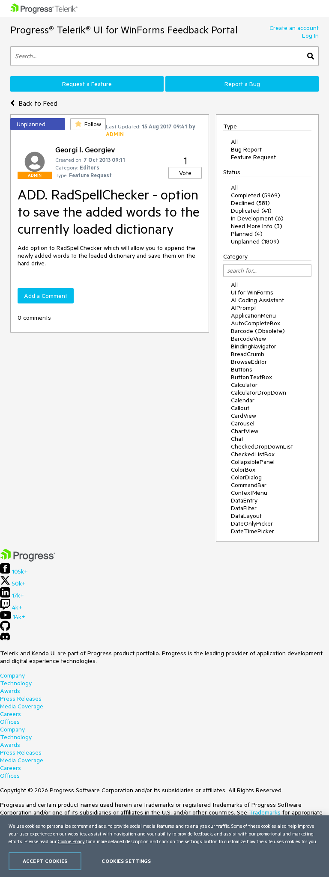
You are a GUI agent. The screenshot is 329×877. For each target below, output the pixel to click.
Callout (240, 408)
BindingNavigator (253, 346)
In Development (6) (257, 218)
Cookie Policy (71, 841)
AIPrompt (243, 308)
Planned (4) (247, 234)
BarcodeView (248, 338)
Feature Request (253, 157)
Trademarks (265, 812)
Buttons (241, 369)
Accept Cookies (45, 861)
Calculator (244, 385)
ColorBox (243, 469)
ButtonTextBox (251, 377)
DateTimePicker (252, 531)
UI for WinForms (252, 292)
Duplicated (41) (251, 210)
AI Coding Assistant (257, 300)
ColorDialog (246, 477)
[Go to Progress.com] (28, 559)
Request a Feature (87, 84)
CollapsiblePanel (253, 462)
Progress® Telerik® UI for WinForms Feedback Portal (124, 30)
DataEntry (244, 500)
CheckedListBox (253, 454)
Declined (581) (250, 203)
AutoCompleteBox (255, 323)
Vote (185, 173)
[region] (164, 846)
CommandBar (248, 485)
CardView (243, 415)
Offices (10, 721)
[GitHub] (5, 629)
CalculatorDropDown (258, 392)
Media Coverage (21, 706)
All (234, 142)
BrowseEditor (249, 362)
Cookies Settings (126, 861)
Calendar (242, 400)
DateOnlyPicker (252, 523)
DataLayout (246, 516)
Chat (237, 439)
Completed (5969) (255, 195)
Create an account (294, 28)
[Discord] (5, 638)
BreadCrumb (247, 354)
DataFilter (244, 508)
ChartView (244, 431)
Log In (310, 35)
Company (12, 675)
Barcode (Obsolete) (258, 331)
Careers (10, 714)
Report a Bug (242, 84)
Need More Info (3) (256, 226)
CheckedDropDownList (262, 446)
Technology (16, 683)
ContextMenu (249, 492)
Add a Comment (45, 296)
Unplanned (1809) (255, 241)
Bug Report (246, 149)
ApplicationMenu (253, 315)
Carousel (242, 423)
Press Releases (21, 698)
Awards (10, 691)
